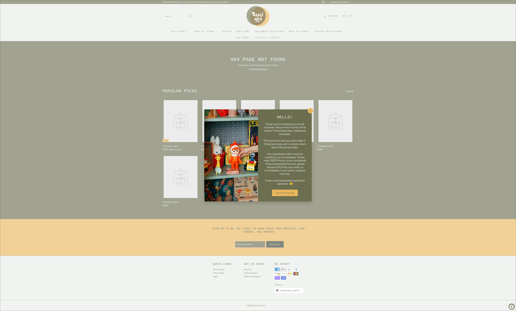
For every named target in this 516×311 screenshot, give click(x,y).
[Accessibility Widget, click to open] (512, 307)
